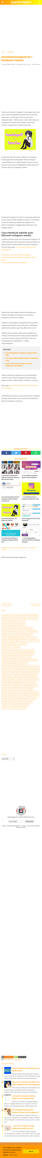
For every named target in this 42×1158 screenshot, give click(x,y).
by (33, 641)
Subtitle (15, 695)
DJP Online (6, 653)
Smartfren (34, 692)
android (28, 631)
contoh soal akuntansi (10, 647)
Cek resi (5, 644)
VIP (17, 701)
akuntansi (20, 618)
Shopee (22, 689)
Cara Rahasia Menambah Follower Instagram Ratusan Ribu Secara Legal (10, 477)
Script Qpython (7, 689)
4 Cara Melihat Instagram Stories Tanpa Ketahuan (30, 476)
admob (27, 615)
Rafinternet (21, 2)
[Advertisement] (21, 28)
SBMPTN (28, 685)
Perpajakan (34, 679)
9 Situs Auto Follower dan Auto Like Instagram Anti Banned (18, 365)
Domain (14, 653)
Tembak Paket (34, 695)
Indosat (17, 660)
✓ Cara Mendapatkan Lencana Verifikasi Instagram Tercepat (31, 540)
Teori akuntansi (7, 698)
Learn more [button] (13, 1155)
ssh (9, 695)
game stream (20, 657)
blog (19, 641)
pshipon (5, 682)
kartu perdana (7, 666)
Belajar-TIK (6, 641)
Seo (16, 689)
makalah (10, 669)
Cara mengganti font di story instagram (31, 519)
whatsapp (23, 701)
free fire (5, 657)
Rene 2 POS (20, 685)
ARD (19, 634)
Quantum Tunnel (29, 682)
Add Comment (36, 64)
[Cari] (40, 2)
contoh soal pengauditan (11, 650)
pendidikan (32, 676)
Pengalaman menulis (9, 679)
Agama (4, 618)
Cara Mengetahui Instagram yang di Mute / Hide (21, 354)
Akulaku (12, 618)
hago (29, 657)
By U (37, 641)
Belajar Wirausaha (29, 637)
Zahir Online (21, 708)
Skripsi (26, 692)
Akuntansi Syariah (26, 628)
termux (18, 698)
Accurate (5, 615)
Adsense (35, 615)
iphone (13, 663)
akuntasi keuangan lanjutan (12, 631)
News (36, 673)
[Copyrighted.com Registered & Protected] (7, 1058)
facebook (30, 653)
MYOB (30, 673)
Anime (35, 631)
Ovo (13, 676)
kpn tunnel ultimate (31, 666)
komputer (18, 666)
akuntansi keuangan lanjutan (13, 622)
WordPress (15, 705)
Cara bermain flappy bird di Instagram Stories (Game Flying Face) (10, 499)
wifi (30, 701)
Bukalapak (26, 641)
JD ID (25, 663)
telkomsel (24, 695)
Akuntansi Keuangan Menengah (13, 625)
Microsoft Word (8, 673)
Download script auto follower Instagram (16, 255)
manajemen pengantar (31, 669)
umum (12, 701)
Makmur (18, 669)
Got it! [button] (31, 1151)
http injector (7, 660)
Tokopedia (32, 698)
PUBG (19, 682)
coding (12, 644)
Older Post (35, 604)
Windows (5, 705)
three (25, 698)
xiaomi (23, 705)
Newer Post (6, 604)
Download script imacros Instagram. (14, 263)
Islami (20, 663)
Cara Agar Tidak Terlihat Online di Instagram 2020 (21, 359)
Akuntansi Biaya (31, 618)
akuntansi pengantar (9, 628)
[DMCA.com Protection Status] (20, 1058)
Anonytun (6, 634)
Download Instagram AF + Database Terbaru (9, 519)
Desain (31, 650)
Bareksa (18, 637)
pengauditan (23, 679)
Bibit (13, 641)
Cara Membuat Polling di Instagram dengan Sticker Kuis (9, 540)
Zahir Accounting (8, 708)
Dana (25, 650)
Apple (14, 634)
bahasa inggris (7, 637)
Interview (5, 663)
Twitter (5, 701)
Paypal (24, 676)
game (12, 657)
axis (23, 634)
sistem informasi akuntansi (11, 692)
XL (28, 705)
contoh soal (21, 644)
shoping (30, 689)
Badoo (29, 634)
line (3, 669)
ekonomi (22, 653)
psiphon (13, 682)
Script (35, 685)
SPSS (3, 695)
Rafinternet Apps (8, 685)
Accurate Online (17, 615)
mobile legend (21, 673)
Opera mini (5, 676)
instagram (25, 660)
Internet (34, 660)
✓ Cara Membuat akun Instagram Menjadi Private (30, 498)
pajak (18, 676)
